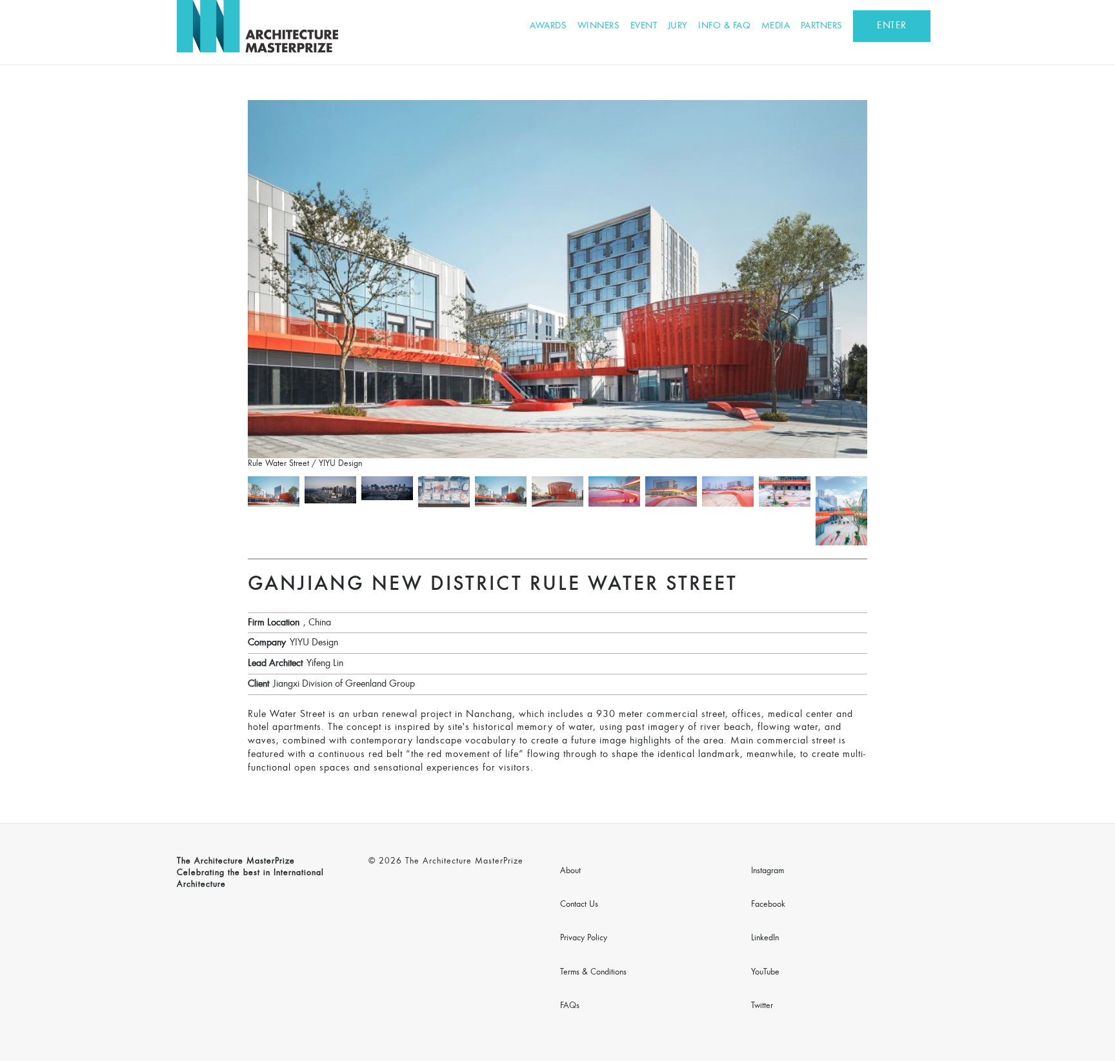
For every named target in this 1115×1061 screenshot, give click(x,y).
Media (775, 26)
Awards (548, 26)
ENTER (892, 26)
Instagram (767, 871)
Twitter (762, 1006)
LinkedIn (765, 938)
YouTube (765, 972)
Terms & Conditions (593, 972)
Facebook (768, 904)
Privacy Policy (583, 938)
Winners (599, 26)
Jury (678, 26)
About (570, 871)
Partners (822, 26)
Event (644, 26)
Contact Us (579, 904)
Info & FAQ (724, 26)
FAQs (569, 1006)
